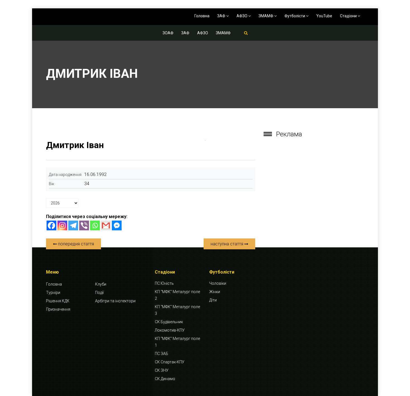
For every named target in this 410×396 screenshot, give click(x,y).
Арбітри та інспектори (115, 301)
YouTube (324, 16)
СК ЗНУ (161, 370)
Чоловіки (217, 283)
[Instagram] (62, 225)
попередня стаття (75, 244)
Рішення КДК (57, 301)
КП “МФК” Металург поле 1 (177, 341)
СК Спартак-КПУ (169, 362)
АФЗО (242, 16)
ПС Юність (164, 283)
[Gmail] (106, 225)
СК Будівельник (169, 322)
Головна (201, 16)
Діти (213, 300)
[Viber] (84, 225)
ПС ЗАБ (161, 353)
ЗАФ (221, 16)
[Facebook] (51, 225)
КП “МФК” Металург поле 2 (177, 295)
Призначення (58, 309)
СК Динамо (165, 378)
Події (99, 292)
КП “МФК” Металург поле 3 (177, 310)
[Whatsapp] (95, 225)
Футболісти (295, 16)
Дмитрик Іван (75, 145)
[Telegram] (73, 225)
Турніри (53, 292)
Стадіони (349, 16)
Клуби (100, 284)
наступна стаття (227, 244)
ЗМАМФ (266, 16)
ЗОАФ (168, 33)
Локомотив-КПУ (170, 330)
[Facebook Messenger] (117, 225)
